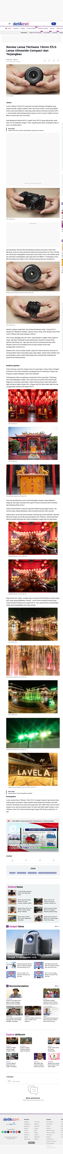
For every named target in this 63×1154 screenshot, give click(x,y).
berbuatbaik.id (49, 1121)
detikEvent (48, 1128)
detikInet (26, 1128)
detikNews (26, 1121)
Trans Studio (49, 1134)
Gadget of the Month (35, 32)
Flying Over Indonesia (51, 1141)
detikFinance (27, 1126)
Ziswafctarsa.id (49, 1139)
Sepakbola (26, 1134)
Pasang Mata (49, 1124)
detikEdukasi (27, 1124)
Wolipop (36, 1128)
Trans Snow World (50, 1132)
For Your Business (50, 1143)
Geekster (55, 32)
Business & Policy (43, 28)
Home (9, 28)
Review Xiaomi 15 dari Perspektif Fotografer (20, 793)
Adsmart (48, 1126)
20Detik (36, 1132)
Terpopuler (24, 32)
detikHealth (36, 1126)
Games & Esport (32, 28)
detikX (35, 1130)
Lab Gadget (47, 32)
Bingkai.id (48, 1136)
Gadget (23, 28)
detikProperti (27, 1139)
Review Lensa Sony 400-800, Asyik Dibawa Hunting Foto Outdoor (26, 130)
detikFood (36, 1124)
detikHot (26, 1130)
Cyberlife (16, 28)
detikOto (26, 1136)
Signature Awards (50, 1130)
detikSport (26, 1132)
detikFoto (36, 1134)
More (56, 926)
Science (52, 28)
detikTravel (36, 1121)
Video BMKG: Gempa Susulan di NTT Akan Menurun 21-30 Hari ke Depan (33, 821)
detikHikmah (37, 1136)
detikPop (36, 1139)
